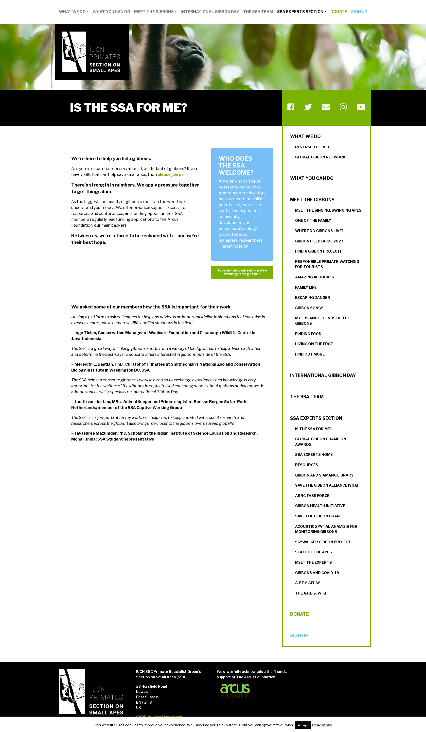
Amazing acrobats (314, 277)
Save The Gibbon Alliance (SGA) (326, 485)
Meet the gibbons (154, 11)
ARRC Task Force (312, 496)
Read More (322, 725)
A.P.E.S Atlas (307, 583)
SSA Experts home (314, 454)
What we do (72, 11)
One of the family (313, 220)
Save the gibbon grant (318, 516)
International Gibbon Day (210, 11)
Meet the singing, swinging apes (328, 210)
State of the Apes (313, 552)
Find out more (310, 354)
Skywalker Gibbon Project (323, 542)
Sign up (359, 11)
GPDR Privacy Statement (159, 717)
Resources (306, 465)
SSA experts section (300, 11)
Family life (306, 287)
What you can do (111, 11)
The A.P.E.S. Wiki (310, 593)
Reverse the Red (312, 147)
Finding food (308, 334)
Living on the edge (314, 344)
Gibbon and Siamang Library (324, 475)
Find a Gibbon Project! (318, 251)
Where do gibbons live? (319, 231)
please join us (171, 174)
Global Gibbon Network (320, 157)
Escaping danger (312, 297)
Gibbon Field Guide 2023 (319, 241)
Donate (338, 11)
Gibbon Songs (309, 308)
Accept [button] (303, 725)
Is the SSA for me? (313, 429)
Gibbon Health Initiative (320, 506)
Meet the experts (313, 562)
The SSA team (258, 11)
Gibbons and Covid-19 (317, 573)
